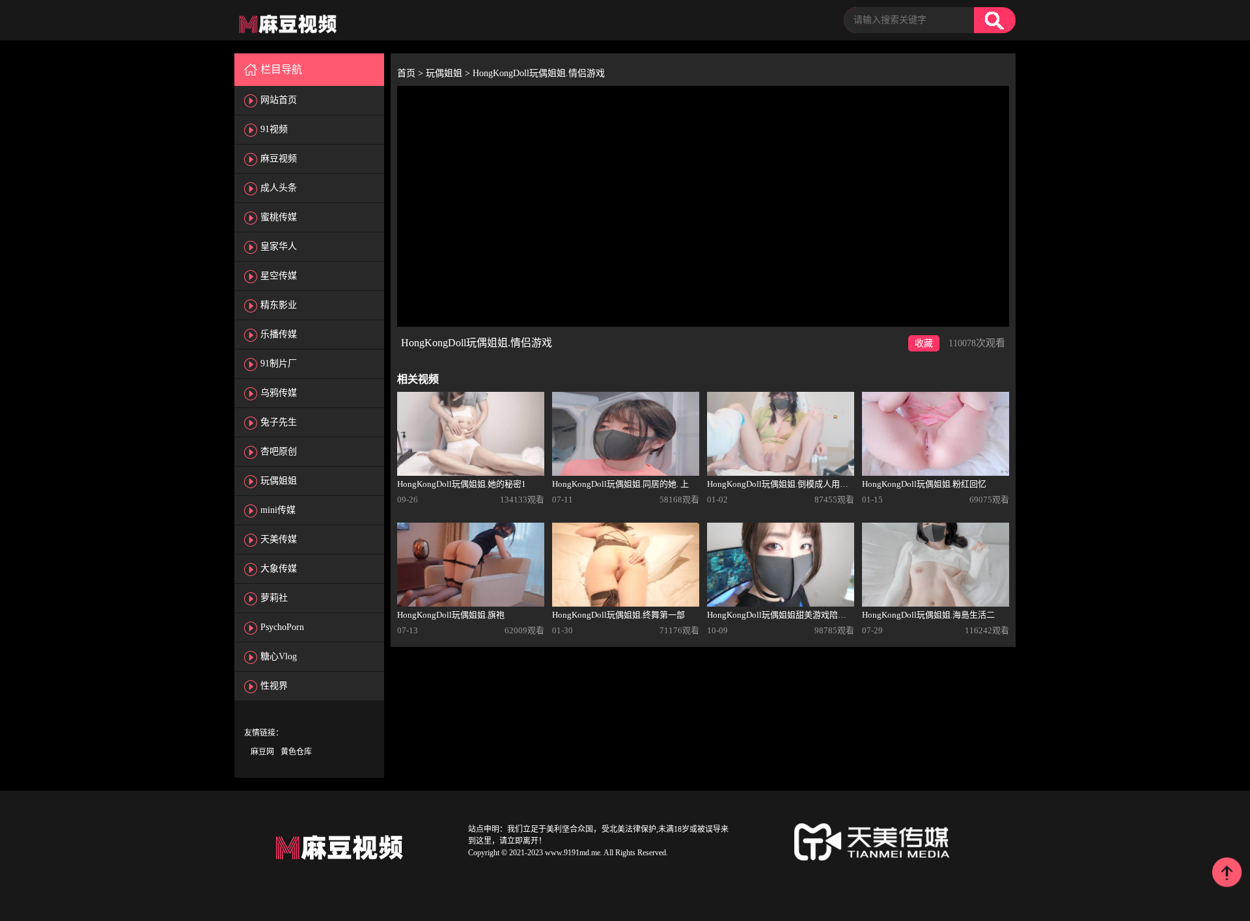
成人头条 (278, 188)
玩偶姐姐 (278, 481)
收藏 (924, 343)
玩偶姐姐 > (449, 73)
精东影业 (278, 305)
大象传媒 (278, 568)
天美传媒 (278, 539)
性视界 (274, 686)
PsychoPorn (282, 627)
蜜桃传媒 (278, 217)
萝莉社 (274, 598)
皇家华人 (278, 246)
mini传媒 (278, 510)
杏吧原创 (278, 451)
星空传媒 (278, 276)
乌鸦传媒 (278, 393)
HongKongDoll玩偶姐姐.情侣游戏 (539, 73)
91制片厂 (278, 363)
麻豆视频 (278, 158)
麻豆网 (262, 751)
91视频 (274, 129)
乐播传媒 (278, 334)
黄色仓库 (296, 751)
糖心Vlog (278, 656)
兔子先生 (278, 422)
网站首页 (278, 100)
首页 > (411, 73)
